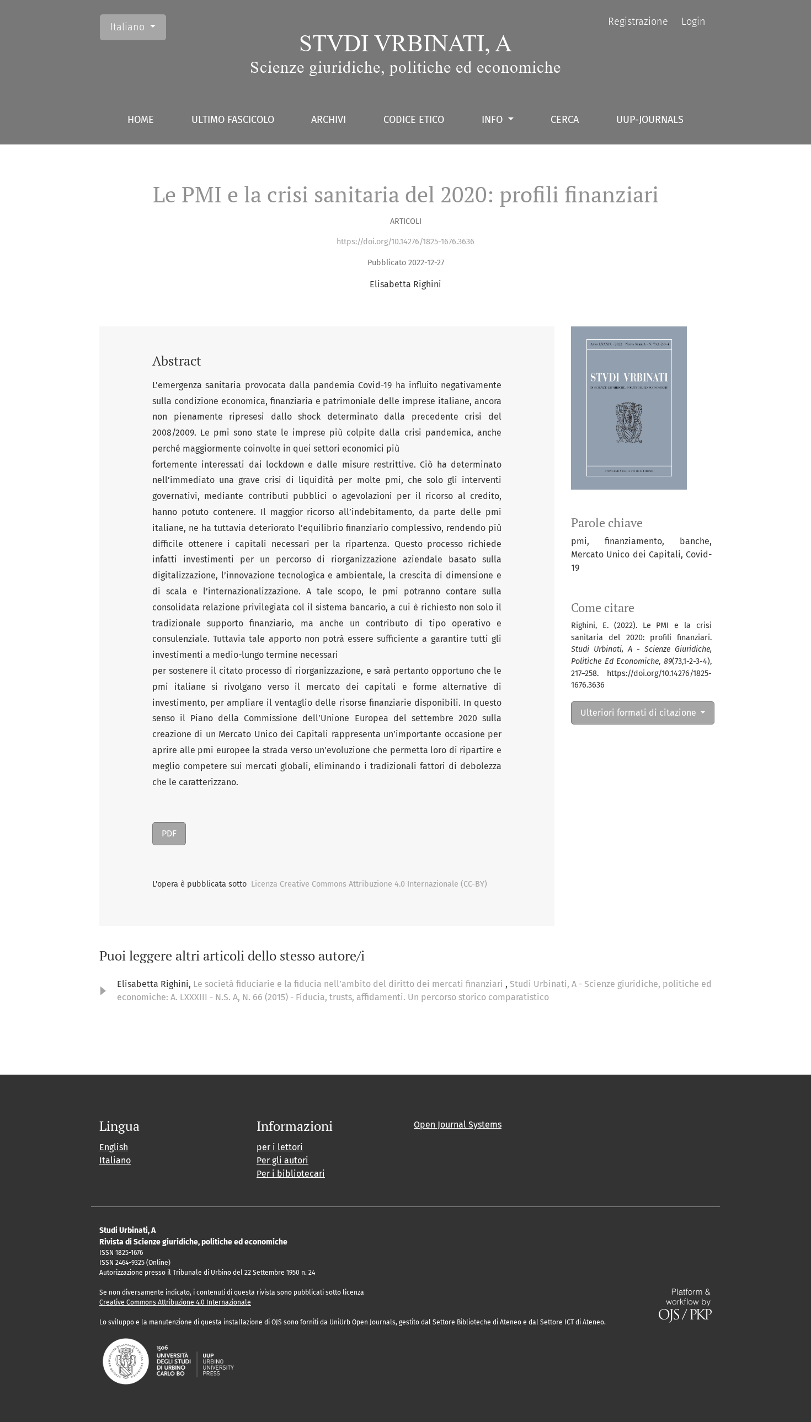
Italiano (138, 26)
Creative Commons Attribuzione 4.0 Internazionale (175, 1302)
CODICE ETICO (413, 120)
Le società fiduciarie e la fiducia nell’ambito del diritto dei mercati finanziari (349, 984)
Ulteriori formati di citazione (639, 712)
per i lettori (280, 1147)
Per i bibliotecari (291, 1173)
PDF (169, 833)
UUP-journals (650, 120)
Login (693, 21)
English (113, 1147)
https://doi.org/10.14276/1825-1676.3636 (405, 241)
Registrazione (638, 21)
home (140, 120)
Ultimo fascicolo (232, 120)
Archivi (328, 120)
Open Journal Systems (457, 1124)
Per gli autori (282, 1160)
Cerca (565, 120)
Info (493, 120)
